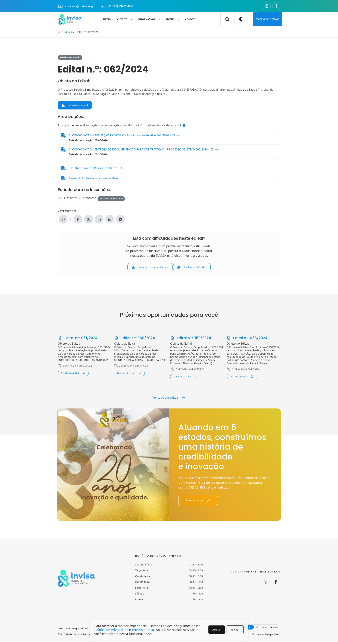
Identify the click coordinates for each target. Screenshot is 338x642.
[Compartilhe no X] (88, 219)
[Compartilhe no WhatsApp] (109, 219)
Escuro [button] (262, 627)
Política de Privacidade (111, 630)
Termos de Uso (143, 630)
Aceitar (216, 629)
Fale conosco (195, 500)
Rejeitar (235, 629)
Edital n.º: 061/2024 (81, 337)
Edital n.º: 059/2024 (193, 337)
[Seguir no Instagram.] (267, 6)
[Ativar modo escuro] (241, 19)
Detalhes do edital (70, 373)
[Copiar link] (63, 219)
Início (60, 628)
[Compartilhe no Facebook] (78, 219)
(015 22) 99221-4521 (120, 6)
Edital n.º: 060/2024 (137, 337)
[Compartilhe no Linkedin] (99, 219)
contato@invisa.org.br (80, 6)
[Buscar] (227, 19)
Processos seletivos (267, 19)
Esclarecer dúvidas (195, 267)
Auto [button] (275, 627)
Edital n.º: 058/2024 (249, 337)
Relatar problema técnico (153, 267)
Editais (68, 32)
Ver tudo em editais (165, 397)
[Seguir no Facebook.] (276, 6)
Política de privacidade (77, 628)
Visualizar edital (78, 105)
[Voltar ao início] (70, 19)
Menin (277, 634)
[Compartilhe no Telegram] (120, 219)
